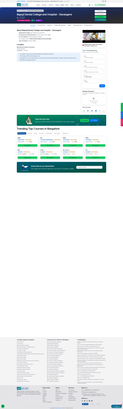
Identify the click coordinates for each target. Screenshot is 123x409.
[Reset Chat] (119, 373)
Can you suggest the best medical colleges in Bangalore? (107, 393)
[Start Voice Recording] (96, 406)
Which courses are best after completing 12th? (105, 396)
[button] (119, 369)
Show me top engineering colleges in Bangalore (105, 399)
